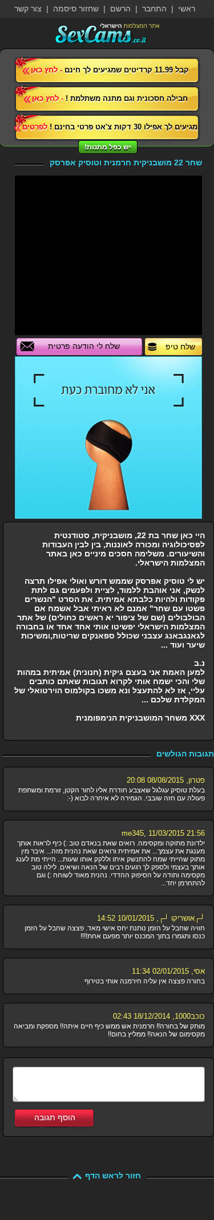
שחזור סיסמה (76, 8)
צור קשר (28, 8)
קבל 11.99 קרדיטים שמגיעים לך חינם (110, 70)
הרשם (120, 8)
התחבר (154, 8)
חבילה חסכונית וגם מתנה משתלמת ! (110, 98)
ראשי (186, 8)
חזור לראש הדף (113, 1175)
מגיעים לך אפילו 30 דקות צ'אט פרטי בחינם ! (109, 127)
